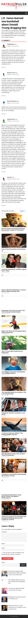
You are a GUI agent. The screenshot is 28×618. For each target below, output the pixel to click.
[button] (26, 13)
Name (3, 543)
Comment (4, 532)
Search (3, 562)
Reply (4, 67)
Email (3, 548)
